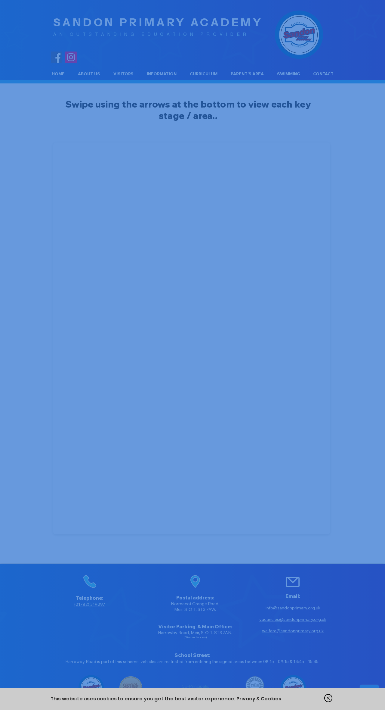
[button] (328, 698)
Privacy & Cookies (259, 698)
